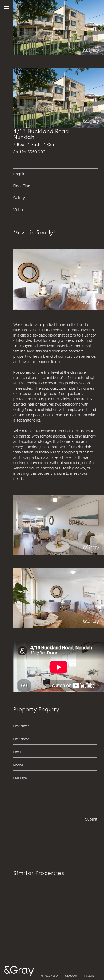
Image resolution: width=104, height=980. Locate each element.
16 (75, 49)
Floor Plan (21, 186)
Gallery (19, 198)
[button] (58, 667)
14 (68, 49)
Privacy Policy (50, 975)
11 (57, 49)
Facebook (71, 975)
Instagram (90, 975)
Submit (91, 820)
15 (72, 49)
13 (64, 49)
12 (60, 49)
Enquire (20, 174)
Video (18, 210)
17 (79, 49)
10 (53, 49)
